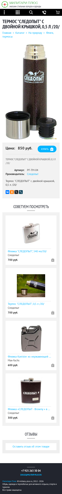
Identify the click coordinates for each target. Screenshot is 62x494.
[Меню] (4, 12)
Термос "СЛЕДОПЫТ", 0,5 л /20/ (26, 304)
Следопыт (32, 174)
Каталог (19, 33)
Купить (44, 149)
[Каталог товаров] (18, 12)
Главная (6, 33)
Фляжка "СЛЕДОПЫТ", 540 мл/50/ (27, 251)
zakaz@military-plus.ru (31, 475)
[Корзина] (58, 12)
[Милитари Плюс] (5, 4)
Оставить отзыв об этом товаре (31, 446)
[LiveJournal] (21, 192)
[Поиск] (31, 12)
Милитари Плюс (24, 3)
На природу (35, 33)
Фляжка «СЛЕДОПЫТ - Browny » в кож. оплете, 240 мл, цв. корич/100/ (29, 409)
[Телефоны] (44, 12)
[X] (16, 192)
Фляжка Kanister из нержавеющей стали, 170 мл (29, 356)
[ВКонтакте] (7, 192)
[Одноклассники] (12, 192)
